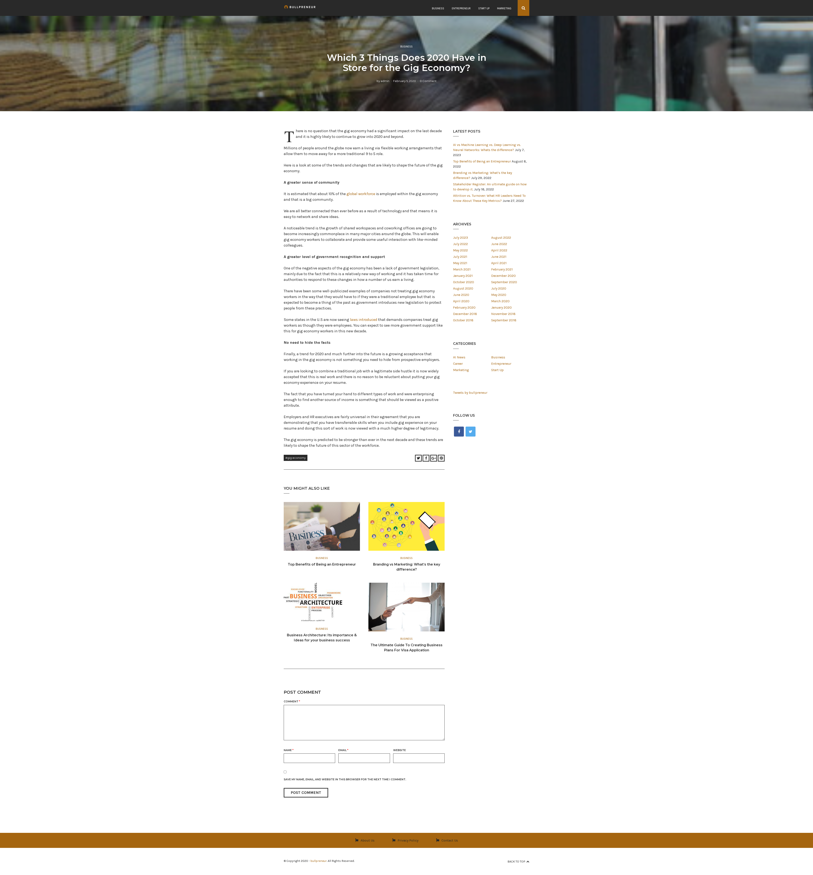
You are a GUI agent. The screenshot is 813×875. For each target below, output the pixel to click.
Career (458, 364)
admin (385, 81)
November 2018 (503, 314)
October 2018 (463, 320)
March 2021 (462, 269)
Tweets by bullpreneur (470, 393)
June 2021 (498, 257)
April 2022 (499, 250)
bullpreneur (318, 861)
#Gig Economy (295, 457)
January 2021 (463, 276)
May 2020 (498, 295)
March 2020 (500, 301)
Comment (292, 701)
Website (399, 750)
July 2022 (460, 244)
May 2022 (460, 250)
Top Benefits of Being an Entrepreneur (322, 564)
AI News (459, 357)
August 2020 (463, 288)
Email (343, 750)
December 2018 (465, 314)
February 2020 (464, 307)
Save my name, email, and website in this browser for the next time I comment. (345, 779)
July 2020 (498, 288)
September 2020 (504, 282)
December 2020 (503, 276)
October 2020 (463, 282)
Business (438, 8)
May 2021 (460, 263)
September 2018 (503, 320)
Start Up (483, 8)
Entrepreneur (461, 8)
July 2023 (460, 238)
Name (288, 750)
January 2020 (501, 307)
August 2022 (501, 238)
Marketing (504, 8)
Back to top (516, 861)
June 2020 (461, 295)
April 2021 (499, 263)
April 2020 (461, 301)
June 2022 (499, 244)
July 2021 (460, 257)
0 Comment (428, 81)
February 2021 (502, 269)
